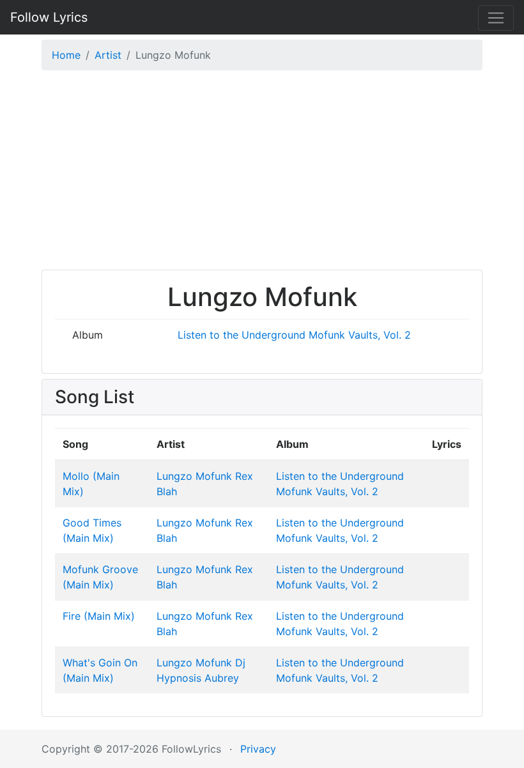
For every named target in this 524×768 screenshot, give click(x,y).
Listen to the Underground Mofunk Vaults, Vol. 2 (294, 334)
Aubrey (221, 678)
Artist (108, 55)
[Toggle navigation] (496, 18)
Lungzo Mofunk (194, 476)
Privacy (258, 748)
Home (66, 55)
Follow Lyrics (49, 17)
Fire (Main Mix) (99, 616)
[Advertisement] (262, 173)
